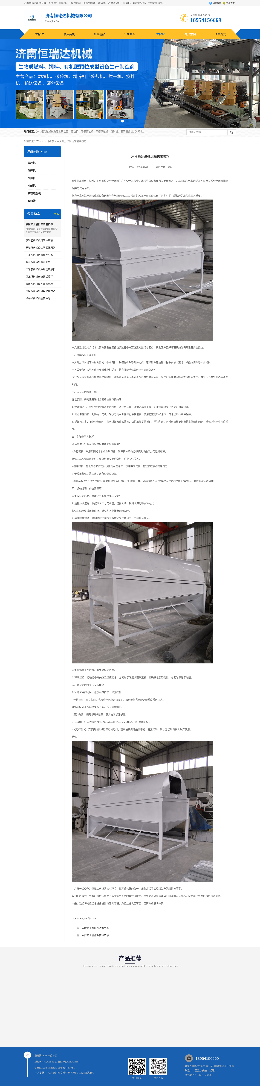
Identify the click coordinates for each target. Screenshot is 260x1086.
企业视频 (99, 34)
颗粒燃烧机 (34, 193)
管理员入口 (77, 1073)
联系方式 (220, 34)
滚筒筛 (32, 201)
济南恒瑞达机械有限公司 (47, 1068)
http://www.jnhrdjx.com (84, 918)
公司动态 (160, 34)
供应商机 (69, 34)
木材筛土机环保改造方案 (95, 928)
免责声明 (66, 1073)
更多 (56, 214)
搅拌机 (32, 178)
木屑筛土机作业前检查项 (95, 935)
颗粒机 (32, 163)
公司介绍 (129, 34)
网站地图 (89, 1073)
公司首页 (39, 34)
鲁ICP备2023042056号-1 (70, 1061)
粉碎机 (32, 170)
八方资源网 (54, 1073)
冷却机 (32, 185)
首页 (38, 141)
